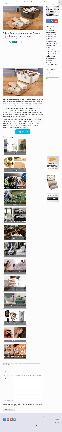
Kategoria (18, 1)
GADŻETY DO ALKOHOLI (52, 51)
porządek (20, 363)
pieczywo (12, 363)
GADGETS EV (17, 38)
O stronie (56, 422)
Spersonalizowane (44, 1)
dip (39, 361)
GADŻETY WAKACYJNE (52, 34)
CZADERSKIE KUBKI (51, 32)
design (34, 361)
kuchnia (12, 361)
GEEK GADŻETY (50, 26)
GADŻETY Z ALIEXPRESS (52, 64)
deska (37, 361)
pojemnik (16, 363)
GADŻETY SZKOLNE (51, 53)
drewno (4, 363)
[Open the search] (60, 3)
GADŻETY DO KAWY (51, 36)
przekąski (28, 363)
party (9, 363)
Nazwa (4, 392)
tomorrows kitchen (36, 363)
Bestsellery (34, 1)
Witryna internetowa (8, 400)
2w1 (26, 361)
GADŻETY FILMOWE (51, 41)
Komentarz (6, 378)
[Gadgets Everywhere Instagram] (52, 21)
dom (7, 361)
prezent (24, 363)
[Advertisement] (23, 55)
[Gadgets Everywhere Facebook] (48, 21)
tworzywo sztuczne (6, 364)
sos (31, 363)
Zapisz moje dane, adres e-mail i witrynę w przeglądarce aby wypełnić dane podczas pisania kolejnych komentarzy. (23, 404)
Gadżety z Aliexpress (51, 4)
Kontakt (57, 419)
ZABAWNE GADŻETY (51, 43)
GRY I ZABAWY (50, 49)
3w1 (28, 361)
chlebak (30, 361)
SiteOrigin (30, 428)
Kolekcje (54, 1)
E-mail (4, 396)
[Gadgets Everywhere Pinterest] (56, 21)
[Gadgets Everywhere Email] (14, 419)
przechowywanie (17, 361)
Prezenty (26, 1)
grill (9, 361)
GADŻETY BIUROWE (51, 59)
